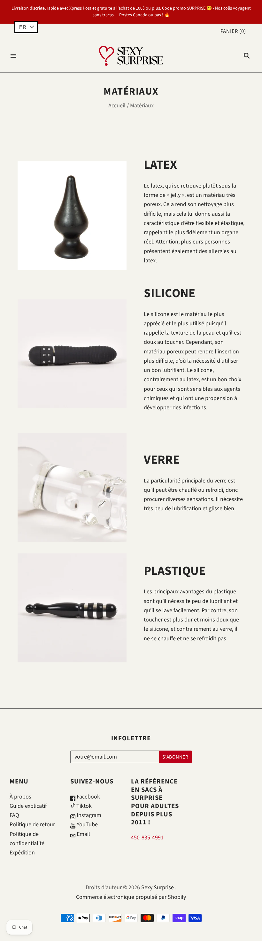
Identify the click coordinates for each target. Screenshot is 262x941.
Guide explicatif (28, 806)
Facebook (87, 797)
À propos (20, 797)
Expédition (22, 853)
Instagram (88, 815)
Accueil (117, 106)
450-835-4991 (147, 838)
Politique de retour (32, 825)
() (233, 31)
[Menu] (13, 56)
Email (82, 834)
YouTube (86, 825)
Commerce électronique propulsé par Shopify (131, 897)
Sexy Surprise (157, 887)
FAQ (14, 815)
